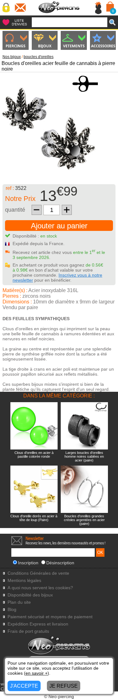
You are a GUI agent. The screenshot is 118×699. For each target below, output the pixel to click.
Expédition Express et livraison (38, 624)
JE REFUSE (63, 686)
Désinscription (60, 562)
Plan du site (19, 602)
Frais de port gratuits (28, 631)
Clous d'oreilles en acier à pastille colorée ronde (33, 454)
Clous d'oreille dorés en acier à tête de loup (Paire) (33, 518)
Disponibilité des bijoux (30, 595)
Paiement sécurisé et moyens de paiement (50, 616)
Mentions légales (24, 580)
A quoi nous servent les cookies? (40, 587)
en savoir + (36, 673)
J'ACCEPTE (24, 686)
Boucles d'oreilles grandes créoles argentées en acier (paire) (84, 520)
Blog (12, 609)
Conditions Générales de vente (38, 573)
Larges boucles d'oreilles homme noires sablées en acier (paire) (84, 456)
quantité (15, 210)
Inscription (28, 562)
